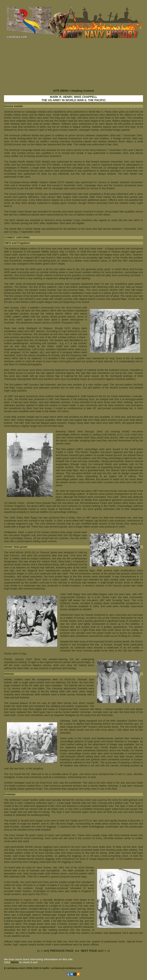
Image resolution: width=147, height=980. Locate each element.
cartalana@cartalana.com (66, 968)
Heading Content (82, 90)
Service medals (13, 106)
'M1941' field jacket (15, 546)
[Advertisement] (73, 66)
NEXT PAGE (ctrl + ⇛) (95, 950)
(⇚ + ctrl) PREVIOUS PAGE (55, 950)
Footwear (10, 794)
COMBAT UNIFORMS (17, 237)
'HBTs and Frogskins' (17, 243)
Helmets (9, 673)
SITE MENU (61, 90)
